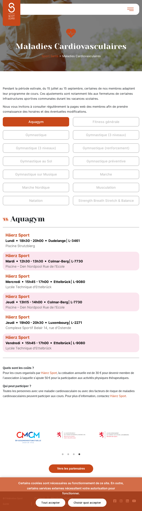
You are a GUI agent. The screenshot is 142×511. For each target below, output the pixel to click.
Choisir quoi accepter (87, 502)
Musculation (106, 187)
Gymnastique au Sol (36, 161)
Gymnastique (36, 135)
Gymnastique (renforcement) (106, 148)
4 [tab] (79, 454)
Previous (4, 441)
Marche (106, 174)
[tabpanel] (28, 441)
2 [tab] (68, 454)
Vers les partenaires (71, 468)
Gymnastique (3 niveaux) (106, 135)
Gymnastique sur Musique (36, 174)
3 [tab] (74, 454)
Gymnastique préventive (106, 161)
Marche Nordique (36, 187)
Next (138, 441)
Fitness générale (106, 122)
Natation (36, 201)
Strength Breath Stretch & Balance (106, 201)
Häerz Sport (18, 235)
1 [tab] (63, 454)
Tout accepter (50, 502)
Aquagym (36, 122)
